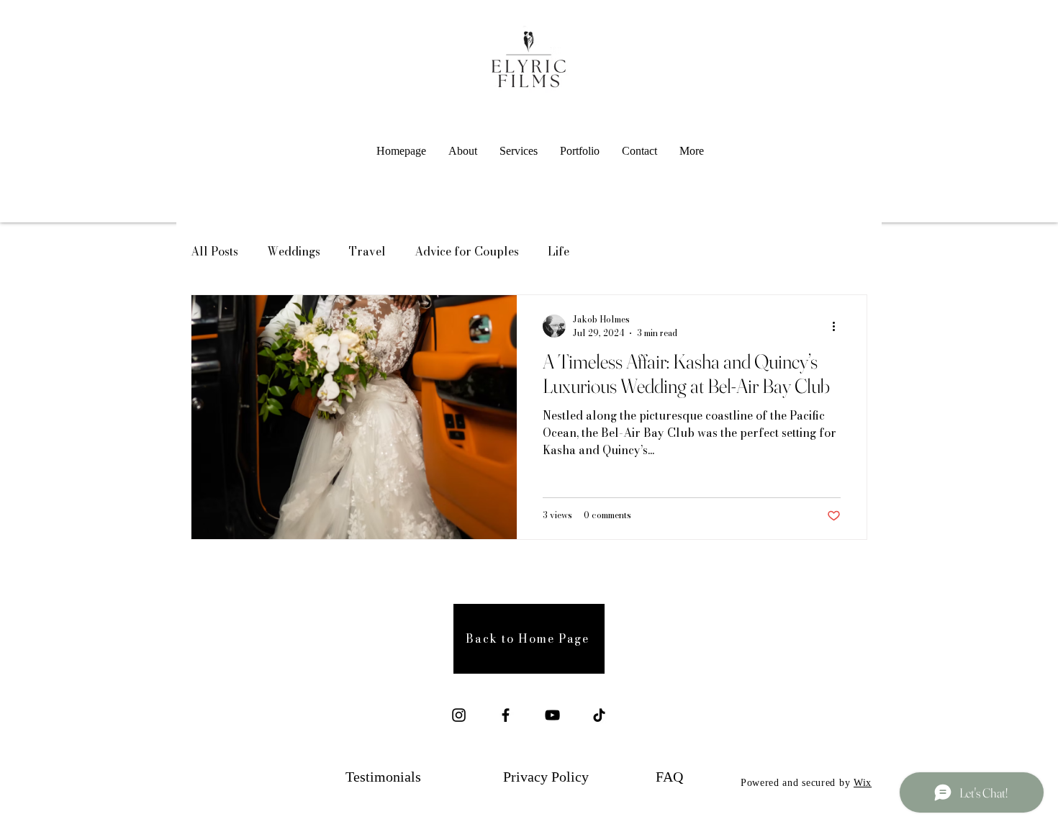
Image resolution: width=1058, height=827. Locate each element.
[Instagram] (459, 715)
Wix (863, 782)
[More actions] (838, 326)
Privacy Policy (546, 777)
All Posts (214, 251)
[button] (518, 151)
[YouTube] (552, 715)
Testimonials (383, 777)
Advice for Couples (467, 251)
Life (558, 251)
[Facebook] (506, 715)
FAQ (669, 777)
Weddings (293, 251)
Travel (367, 251)
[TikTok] (599, 715)
